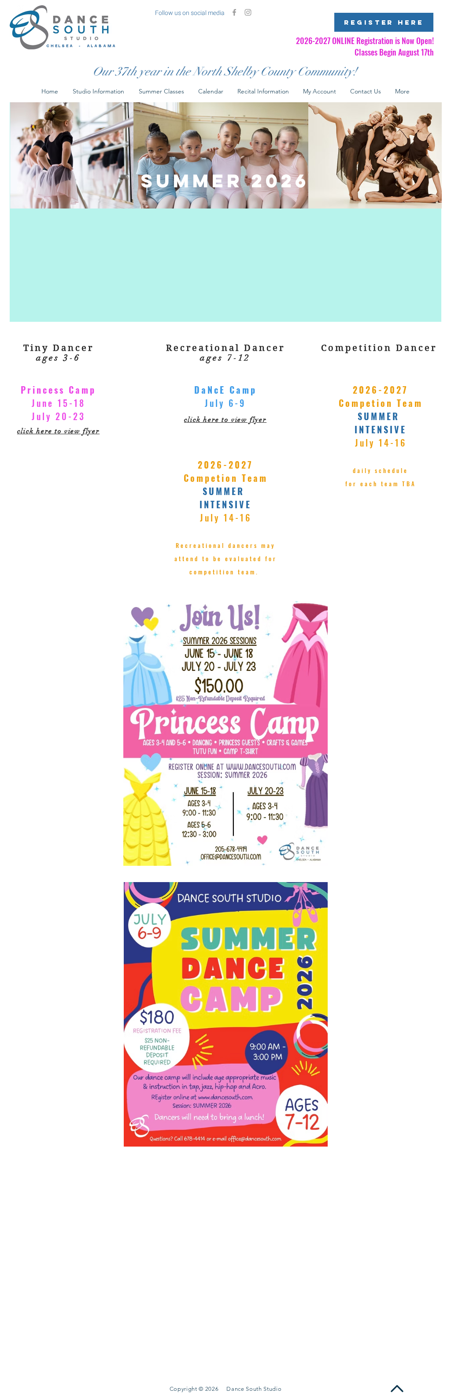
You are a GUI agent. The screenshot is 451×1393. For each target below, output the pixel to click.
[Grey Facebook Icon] (234, 12)
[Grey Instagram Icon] (248, 12)
